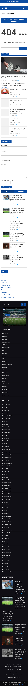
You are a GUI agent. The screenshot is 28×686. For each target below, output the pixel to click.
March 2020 (6, 569)
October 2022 (7, 493)
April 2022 (6, 510)
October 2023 (7, 460)
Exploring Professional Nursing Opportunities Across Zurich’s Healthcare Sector (17, 198)
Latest (8, 191)
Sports (5, 315)
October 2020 (7, 549)
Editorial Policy (4, 292)
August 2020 (7, 555)
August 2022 (7, 499)
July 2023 (6, 468)
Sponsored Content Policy (7, 297)
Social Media (6, 384)
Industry (5, 367)
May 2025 (6, 421)
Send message (6, 187)
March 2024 (6, 446)
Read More (5, 87)
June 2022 (6, 505)
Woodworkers (6, 395)
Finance (5, 353)
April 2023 (6, 477)
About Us (3, 280)
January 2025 (7, 432)
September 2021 (8, 530)
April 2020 (6, 566)
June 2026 (6, 410)
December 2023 (7, 454)
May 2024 (6, 441)
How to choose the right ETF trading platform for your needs (18, 101)
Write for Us (4, 282)
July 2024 (6, 435)
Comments (20, 191)
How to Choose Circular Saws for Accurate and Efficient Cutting (16, 223)
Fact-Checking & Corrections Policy (9, 294)
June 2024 (6, 438)
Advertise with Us (5, 285)
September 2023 (8, 463)
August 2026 (7, 404)
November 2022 (7, 491)
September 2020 (8, 552)
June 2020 (6, 560)
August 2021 (7, 532)
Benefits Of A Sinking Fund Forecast (16, 119)
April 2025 (6, 424)
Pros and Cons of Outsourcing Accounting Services (17, 110)
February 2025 (7, 429)
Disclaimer (3, 290)
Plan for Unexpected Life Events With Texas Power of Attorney (13, 77)
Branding (5, 333)
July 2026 (6, 407)
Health (5, 361)
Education (5, 345)
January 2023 (7, 485)
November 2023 (7, 457)
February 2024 (7, 449)
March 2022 (6, 513)
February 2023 (7, 482)
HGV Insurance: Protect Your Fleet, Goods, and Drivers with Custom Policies (18, 91)
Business (5, 336)
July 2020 (6, 558)
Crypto (5, 339)
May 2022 (6, 507)
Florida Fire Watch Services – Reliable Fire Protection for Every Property (16, 258)
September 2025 (8, 415)
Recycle (5, 378)
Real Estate (6, 375)
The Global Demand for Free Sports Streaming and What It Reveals (17, 234)
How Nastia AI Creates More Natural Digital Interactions (16, 246)
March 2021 (6, 546)
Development (6, 342)
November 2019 (7, 572)
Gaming (5, 358)
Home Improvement (8, 364)
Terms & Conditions (6, 287)
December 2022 (7, 488)
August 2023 (7, 466)
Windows (5, 392)
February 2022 (7, 516)
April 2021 (6, 544)
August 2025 (7, 418)
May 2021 (6, 541)
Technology (6, 389)
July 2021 (6, 535)
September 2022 (8, 496)
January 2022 (7, 519)
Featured (5, 350)
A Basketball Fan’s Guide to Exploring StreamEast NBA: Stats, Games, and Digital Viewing (17, 211)
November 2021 (7, 524)
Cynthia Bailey (14, 80)
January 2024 (7, 452)
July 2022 (6, 502)
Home (2, 277)
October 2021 (7, 527)
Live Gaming (6, 372)
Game (4, 356)
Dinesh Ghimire (22, 684)
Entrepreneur (6, 347)
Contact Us (4, 275)
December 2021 (7, 521)
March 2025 (6, 427)
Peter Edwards (13, 204)
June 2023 (6, 471)
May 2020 (6, 563)
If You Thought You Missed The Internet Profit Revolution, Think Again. (17, 130)
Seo (4, 381)
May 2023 (6, 474)
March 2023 (6, 480)
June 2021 (6, 538)
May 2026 (6, 413)
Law (4, 370)
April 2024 (6, 443)
